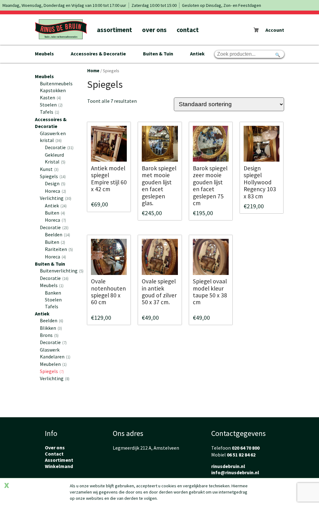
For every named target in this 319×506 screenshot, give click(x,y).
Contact (188, 30)
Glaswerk (50, 350)
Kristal (54, 161)
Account (274, 30)
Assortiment (114, 30)
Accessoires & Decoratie (98, 53)
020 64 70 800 (245, 448)
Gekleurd (54, 155)
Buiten (54, 213)
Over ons (154, 30)
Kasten (50, 97)
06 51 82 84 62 (241, 455)
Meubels (44, 53)
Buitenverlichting (61, 270)
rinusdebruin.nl (228, 466)
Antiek (197, 53)
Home (93, 70)
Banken (53, 293)
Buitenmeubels (56, 83)
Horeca (55, 191)
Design (54, 183)
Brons (48, 335)
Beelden (57, 234)
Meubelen (52, 364)
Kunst (48, 169)
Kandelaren (54, 356)
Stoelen (50, 105)
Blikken (50, 328)
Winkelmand (59, 466)
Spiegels (52, 176)
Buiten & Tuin (158, 53)
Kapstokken (53, 90)
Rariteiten (58, 249)
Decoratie (58, 147)
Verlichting (55, 198)
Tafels (49, 112)
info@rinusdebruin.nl (235, 472)
